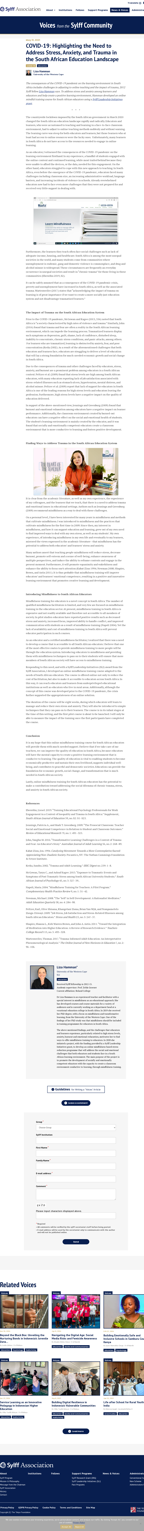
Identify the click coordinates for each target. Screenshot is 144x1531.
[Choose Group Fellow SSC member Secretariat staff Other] (76, 1127)
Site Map (90, 1507)
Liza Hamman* (67, 967)
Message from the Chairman (12, 1484)
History (3, 1491)
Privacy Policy (7, 1507)
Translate (133, 3)
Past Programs (78, 1484)
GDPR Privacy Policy (28, 1507)
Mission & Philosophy (9, 1481)
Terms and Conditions (71, 1507)
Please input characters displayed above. (59, 1211)
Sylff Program (6, 1478)
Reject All (79, 1527)
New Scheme (135, 1481)
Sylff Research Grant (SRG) (84, 1478)
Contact (3, 1494)
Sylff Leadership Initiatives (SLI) (86, 1481)
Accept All (66, 1527)
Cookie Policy (49, 1507)
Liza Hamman (46, 91)
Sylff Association (7, 1488)
